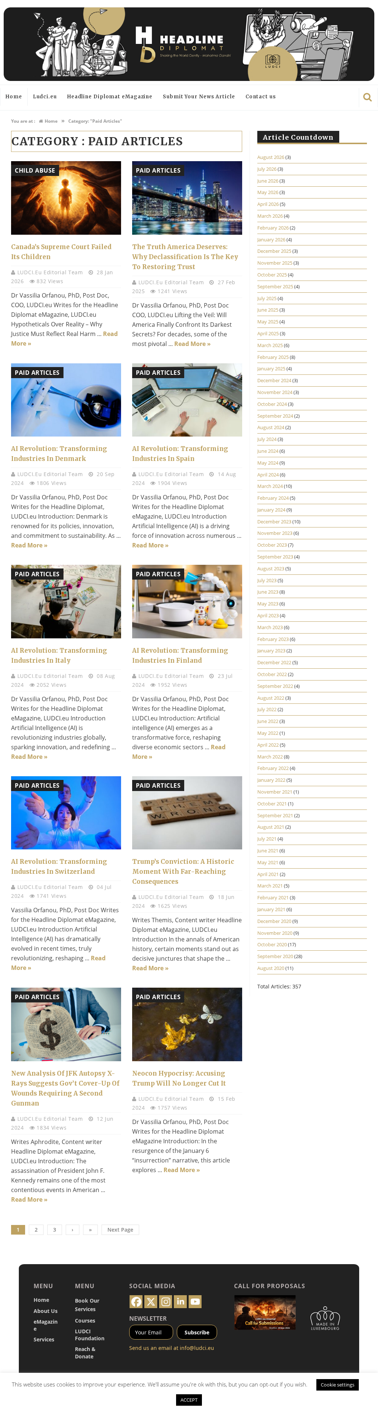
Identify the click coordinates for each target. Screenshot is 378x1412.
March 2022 (270, 756)
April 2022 (268, 744)
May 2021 (267, 862)
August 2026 (270, 157)
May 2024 (267, 462)
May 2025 (267, 321)
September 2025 (275, 286)
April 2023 (268, 615)
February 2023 (273, 639)
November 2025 (274, 262)
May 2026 (267, 192)
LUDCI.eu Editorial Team (51, 272)
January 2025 (271, 368)
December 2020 (274, 921)
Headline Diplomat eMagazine (109, 97)
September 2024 (275, 416)
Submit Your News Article (199, 97)
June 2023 (267, 591)
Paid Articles (158, 170)
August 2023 (270, 568)
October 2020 (272, 944)
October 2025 (272, 274)
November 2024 (274, 392)
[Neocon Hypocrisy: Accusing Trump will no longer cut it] (187, 1024)
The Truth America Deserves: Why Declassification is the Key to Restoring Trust (185, 257)
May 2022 (267, 733)
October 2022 (272, 674)
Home (14, 97)
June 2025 (267, 309)
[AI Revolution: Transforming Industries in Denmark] (66, 400)
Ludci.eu (45, 97)
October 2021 (272, 803)
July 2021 (266, 838)
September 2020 (275, 956)
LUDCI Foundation (89, 1335)
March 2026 (270, 216)
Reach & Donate (85, 1352)
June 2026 (267, 180)
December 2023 (274, 521)
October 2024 (272, 404)
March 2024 (270, 486)
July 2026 (266, 169)
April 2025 (268, 333)
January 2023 (271, 650)
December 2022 (274, 662)
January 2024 (271, 509)
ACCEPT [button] (189, 1399)
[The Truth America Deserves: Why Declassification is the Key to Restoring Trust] (187, 198)
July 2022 (266, 709)
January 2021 (271, 909)
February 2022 (273, 768)
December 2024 (274, 380)
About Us (46, 1310)
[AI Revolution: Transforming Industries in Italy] (66, 601)
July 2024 (266, 439)
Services (44, 1339)
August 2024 (270, 427)
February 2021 (273, 897)
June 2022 (267, 721)
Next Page (120, 1229)
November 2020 (274, 933)
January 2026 (271, 239)
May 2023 (267, 603)
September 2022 (275, 686)
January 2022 (271, 780)
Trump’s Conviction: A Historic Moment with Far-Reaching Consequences (183, 872)
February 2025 (273, 357)
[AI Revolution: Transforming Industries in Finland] (187, 601)
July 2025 (266, 298)
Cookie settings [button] (337, 1384)
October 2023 (272, 545)
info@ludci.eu (197, 1347)
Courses (85, 1320)
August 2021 (270, 827)
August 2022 (270, 698)
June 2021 (267, 850)
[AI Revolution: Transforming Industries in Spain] (187, 400)
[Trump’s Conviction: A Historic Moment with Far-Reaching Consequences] (187, 813)
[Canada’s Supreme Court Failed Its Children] (66, 198)
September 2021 (275, 815)
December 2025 (274, 251)
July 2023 (266, 580)
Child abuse (35, 170)
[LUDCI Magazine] (189, 44)
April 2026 (268, 204)
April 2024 (268, 474)
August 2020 (270, 968)
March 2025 (270, 345)
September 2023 (275, 556)
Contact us (260, 97)
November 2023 (274, 533)
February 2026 (273, 227)
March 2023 (270, 627)
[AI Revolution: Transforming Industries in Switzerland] (66, 813)
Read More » (192, 344)
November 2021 (274, 791)
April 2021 (268, 874)
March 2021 (270, 885)
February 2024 (273, 498)
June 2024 (267, 451)
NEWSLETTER (148, 1318)
